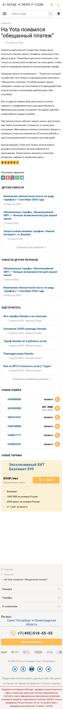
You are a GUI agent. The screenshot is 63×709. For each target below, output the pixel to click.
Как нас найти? (52, 5)
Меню (4, 13)
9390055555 (14, 444)
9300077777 (14, 435)
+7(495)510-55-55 (58, 5)
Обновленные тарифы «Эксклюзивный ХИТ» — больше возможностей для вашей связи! (30, 215)
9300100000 (14, 426)
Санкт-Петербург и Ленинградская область (31, 622)
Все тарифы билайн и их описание (25, 316)
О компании (9, 606)
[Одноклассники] (8, 178)
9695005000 (14, 408)
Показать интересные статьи (30, 379)
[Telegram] (22, 178)
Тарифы (7, 597)
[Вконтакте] (3, 178)
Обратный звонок (31, 641)
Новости (5, 23)
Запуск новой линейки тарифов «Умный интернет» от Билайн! (29, 233)
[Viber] (12, 178)
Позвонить (57, 399)
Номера (7, 589)
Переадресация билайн (18, 353)
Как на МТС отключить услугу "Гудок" (27, 366)
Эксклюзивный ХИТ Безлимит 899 (26, 467)
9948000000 (14, 399)
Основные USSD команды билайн (25, 328)
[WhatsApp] (17, 178)
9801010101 (14, 417)
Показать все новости (30, 247)
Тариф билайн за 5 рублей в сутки (25, 341)
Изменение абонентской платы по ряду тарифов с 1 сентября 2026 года (29, 198)
